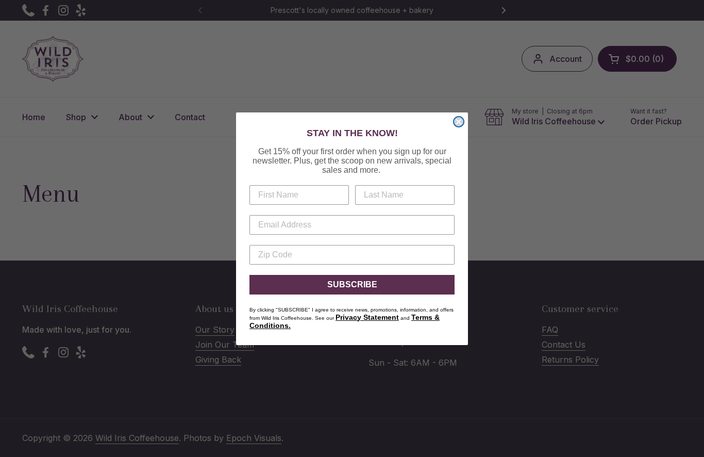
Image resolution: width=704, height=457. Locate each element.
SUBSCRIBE (352, 284)
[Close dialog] (459, 122)
